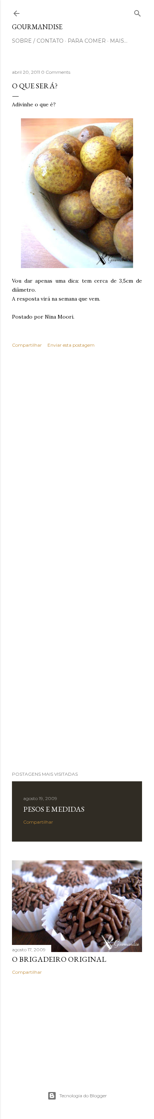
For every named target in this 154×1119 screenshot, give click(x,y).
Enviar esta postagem (71, 345)
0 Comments (55, 72)
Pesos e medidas (53, 809)
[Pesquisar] (137, 11)
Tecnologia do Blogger (83, 1095)
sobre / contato (38, 40)
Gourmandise (37, 26)
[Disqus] (77, 462)
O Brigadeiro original (59, 959)
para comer (87, 40)
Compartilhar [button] (27, 345)
